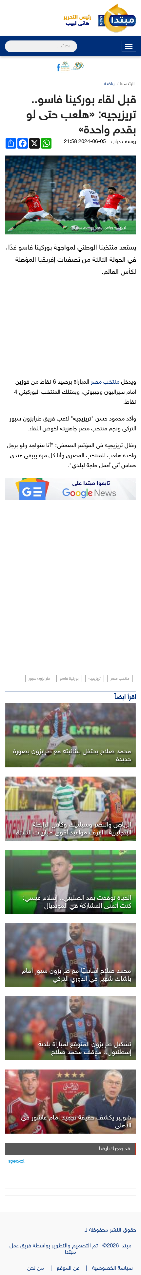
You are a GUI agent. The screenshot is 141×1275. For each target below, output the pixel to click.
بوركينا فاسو (69, 678)
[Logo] (73, 18)
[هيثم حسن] (70, 809)
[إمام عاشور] (70, 1102)
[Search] (7, 42)
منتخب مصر (105, 382)
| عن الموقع (74, 1268)
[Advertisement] (70, 587)
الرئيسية (127, 84)
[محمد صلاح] (70, 735)
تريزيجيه (95, 678)
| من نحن (42, 1268)
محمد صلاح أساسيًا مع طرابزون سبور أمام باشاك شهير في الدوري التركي (76, 975)
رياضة (109, 84)
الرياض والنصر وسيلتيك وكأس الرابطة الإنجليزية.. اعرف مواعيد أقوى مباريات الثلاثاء (73, 829)
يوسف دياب (123, 142)
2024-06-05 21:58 (85, 142)
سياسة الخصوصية (114, 1268)
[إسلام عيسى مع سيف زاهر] (70, 882)
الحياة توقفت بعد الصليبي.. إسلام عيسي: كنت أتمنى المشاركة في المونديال (77, 902)
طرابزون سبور (39, 678)
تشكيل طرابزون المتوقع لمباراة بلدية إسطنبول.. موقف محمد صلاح (84, 1048)
